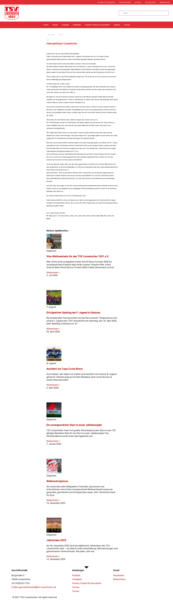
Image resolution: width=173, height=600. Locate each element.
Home (45, 25)
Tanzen (117, 25)
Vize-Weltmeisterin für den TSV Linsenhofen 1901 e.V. (77, 256)
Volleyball (77, 25)
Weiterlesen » (53, 272)
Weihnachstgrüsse (57, 481)
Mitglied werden (165, 2)
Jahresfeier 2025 (56, 540)
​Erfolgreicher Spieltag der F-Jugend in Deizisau (73, 312)
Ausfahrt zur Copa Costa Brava (64, 368)
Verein (55, 25)
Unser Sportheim (150, 2)
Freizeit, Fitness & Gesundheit (97, 25)
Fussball (65, 25)
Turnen (127, 25)
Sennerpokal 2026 (125, 2)
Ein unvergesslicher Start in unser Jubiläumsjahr (74, 424)
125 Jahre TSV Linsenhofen (106, 2)
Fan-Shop (138, 2)
